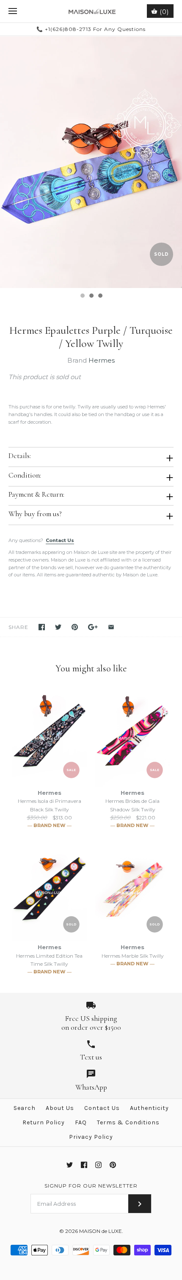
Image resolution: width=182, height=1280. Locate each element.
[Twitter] (69, 1165)
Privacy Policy (91, 1136)
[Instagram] (98, 1165)
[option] (91, 162)
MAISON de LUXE (100, 1231)
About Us (60, 1108)
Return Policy (43, 1122)
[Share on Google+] (93, 627)
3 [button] (100, 296)
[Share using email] (111, 627)
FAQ (81, 1122)
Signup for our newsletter (91, 1185)
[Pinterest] (113, 1165)
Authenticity (149, 1108)
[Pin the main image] (75, 627)
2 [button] (91, 296)
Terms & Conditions (128, 1122)
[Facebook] (84, 1165)
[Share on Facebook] (42, 627)
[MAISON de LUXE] (91, 11)
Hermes (101, 360)
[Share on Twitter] (58, 627)
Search (25, 1108)
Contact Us (60, 540)
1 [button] (82, 296)
